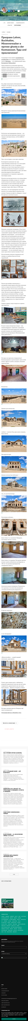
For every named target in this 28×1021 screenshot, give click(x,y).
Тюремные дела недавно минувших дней (10, 855)
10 (11, 382)
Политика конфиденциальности (9, 998)
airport (12, 916)
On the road (17, 25)
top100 (15, 930)
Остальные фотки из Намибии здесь (11, 712)
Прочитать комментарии (10, 723)
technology (4, 930)
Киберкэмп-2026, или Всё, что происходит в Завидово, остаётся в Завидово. (13, 790)
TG (9, 11)
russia (15, 928)
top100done (20, 930)
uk (5, 931)
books (11, 918)
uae (3, 931)
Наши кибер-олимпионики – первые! (11, 812)
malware (15, 924)
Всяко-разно (10, 22)
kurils (19, 922)
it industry (4, 922)
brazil (15, 918)
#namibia (8, 32)
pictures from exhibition (16, 927)
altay (16, 916)
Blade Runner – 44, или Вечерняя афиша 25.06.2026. (13, 835)
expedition (23, 919)
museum (8, 925)
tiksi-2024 (10, 930)
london (10, 924)
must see (14, 925)
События (9, 25)
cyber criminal (13, 919)
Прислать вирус (5, 1000)
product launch (5, 928)
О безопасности (20, 22)
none (18, 925)
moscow (4, 925)
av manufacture (5, 918)
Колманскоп (4, 63)
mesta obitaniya (21, 924)
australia (24, 916)
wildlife (15, 931)
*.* (4, 22)
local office (4, 924)
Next (23, 75)
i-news (10, 921)
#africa (3, 32)
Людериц (8, 61)
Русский (22, 1)
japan (9, 922)
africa (3, 916)
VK (11, 11)
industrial (15, 921)
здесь (7, 1016)
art (19, 916)
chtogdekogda (5, 919)
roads (11, 928)
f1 (2, 921)
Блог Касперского (5, 1004)
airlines (7, 916)
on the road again (6, 927)
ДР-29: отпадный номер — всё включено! (12, 771)
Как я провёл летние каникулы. (12, 753)
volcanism (9, 931)
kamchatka (14, 922)
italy (20, 921)
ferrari (5, 921)
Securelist (3, 1007)
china (19, 918)
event (19, 919)
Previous (5, 75)
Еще (14, 874)
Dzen (14, 11)
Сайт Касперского (5, 1002)
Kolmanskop (12, 63)
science (20, 928)
